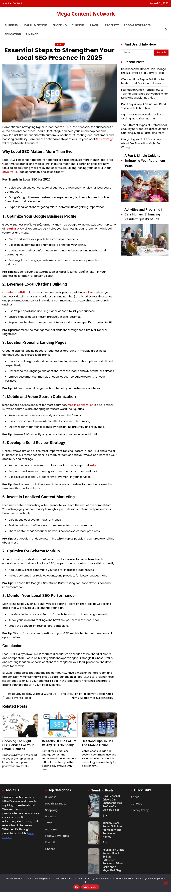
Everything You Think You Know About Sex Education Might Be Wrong (141, 143)
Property (112, 25)
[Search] (165, 29)
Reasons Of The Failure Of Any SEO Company (59, 743)
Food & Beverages (137, 25)
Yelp (92, 465)
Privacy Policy (140, 810)
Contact (17, 3)
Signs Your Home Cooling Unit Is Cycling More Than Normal (141, 116)
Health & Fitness (35, 25)
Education (13, 34)
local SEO (12, 229)
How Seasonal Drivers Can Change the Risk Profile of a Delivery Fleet (143, 71)
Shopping (60, 25)
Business (11, 25)
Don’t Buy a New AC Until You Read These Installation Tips (143, 106)
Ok (76, 887)
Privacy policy (90, 887)
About (5, 3)
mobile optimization (80, 405)
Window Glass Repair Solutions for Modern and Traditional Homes (143, 81)
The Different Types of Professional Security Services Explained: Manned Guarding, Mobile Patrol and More (144, 129)
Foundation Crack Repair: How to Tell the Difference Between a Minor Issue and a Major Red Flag (144, 94)
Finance (32, 34)
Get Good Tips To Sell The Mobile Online (97, 743)
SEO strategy (104, 139)
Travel (95, 25)
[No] (165, 883)
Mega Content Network (85, 13)
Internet (59, 44)
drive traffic (10, 172)
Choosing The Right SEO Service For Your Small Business (18, 745)
